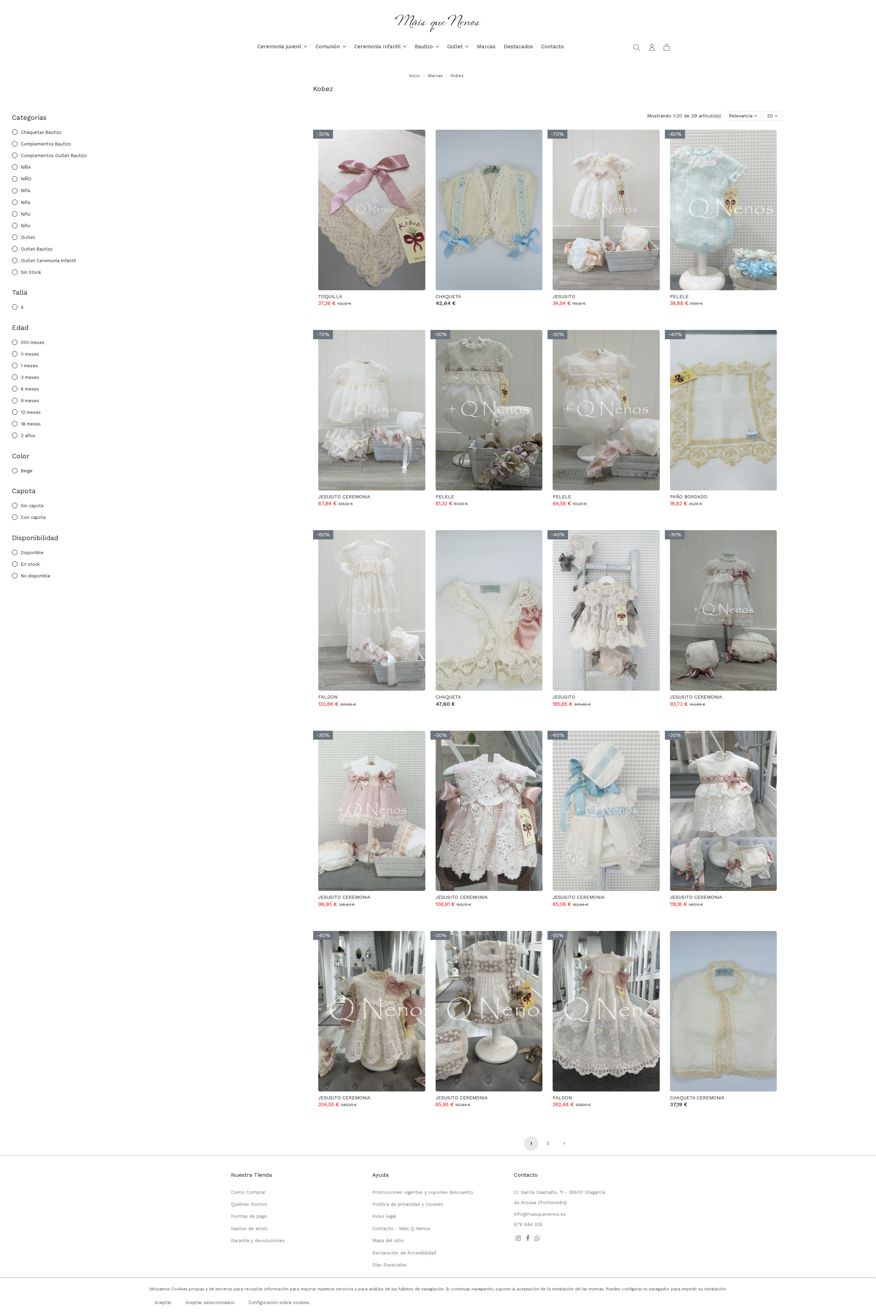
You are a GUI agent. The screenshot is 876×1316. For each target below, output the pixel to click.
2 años (28, 435)
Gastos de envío (249, 1228)
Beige (27, 470)
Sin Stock (31, 272)
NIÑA (26, 167)
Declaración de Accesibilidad (404, 1252)
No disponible (35, 575)
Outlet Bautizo (37, 249)
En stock (30, 564)
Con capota (33, 517)
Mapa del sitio (388, 1240)
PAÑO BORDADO (688, 496)
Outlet (28, 237)
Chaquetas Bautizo (41, 132)
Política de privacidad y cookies (407, 1204)
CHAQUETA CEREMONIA (697, 1097)
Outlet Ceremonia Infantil (48, 260)
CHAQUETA (448, 296)
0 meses (30, 354)
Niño (25, 214)
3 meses (30, 377)
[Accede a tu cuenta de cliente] (651, 47)
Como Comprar (248, 1192)
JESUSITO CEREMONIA (344, 496)
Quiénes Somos (249, 1204)
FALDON (327, 697)
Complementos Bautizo (46, 143)
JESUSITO (564, 296)
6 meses (30, 389)
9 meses (30, 400)
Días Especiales (389, 1264)
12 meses (31, 412)
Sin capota (32, 505)
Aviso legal (384, 1216)
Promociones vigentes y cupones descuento (422, 1192)
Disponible (32, 552)
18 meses (31, 423)
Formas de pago (249, 1216)
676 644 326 (528, 1224)
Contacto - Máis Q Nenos (401, 1228)
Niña (25, 190)
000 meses (32, 342)
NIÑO (26, 178)
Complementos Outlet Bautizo (54, 155)
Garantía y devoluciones (258, 1240)
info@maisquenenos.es (540, 1214)
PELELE (679, 296)
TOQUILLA (330, 296)
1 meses (29, 365)
